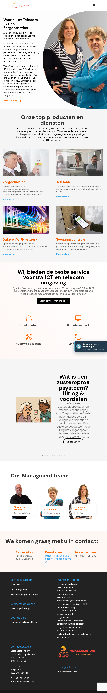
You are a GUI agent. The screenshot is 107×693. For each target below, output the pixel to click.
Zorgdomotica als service (68, 584)
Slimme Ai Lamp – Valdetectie (70, 620)
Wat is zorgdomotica (66, 630)
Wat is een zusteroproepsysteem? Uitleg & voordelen (73, 388)
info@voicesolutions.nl (57, 555)
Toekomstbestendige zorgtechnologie (74, 634)
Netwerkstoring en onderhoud (24, 594)
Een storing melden (19, 589)
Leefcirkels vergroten (66, 610)
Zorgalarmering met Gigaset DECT (72, 604)
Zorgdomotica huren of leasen (24, 622)
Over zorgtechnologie (20, 608)
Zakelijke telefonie (65, 587)
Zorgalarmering (64, 617)
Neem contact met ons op (52, 301)
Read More (73, 442)
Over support (17, 584)
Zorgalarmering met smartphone (71, 600)
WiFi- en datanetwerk (66, 590)
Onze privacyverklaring (67, 671)
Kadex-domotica (64, 637)
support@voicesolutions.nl (58, 560)
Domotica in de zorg (66, 607)
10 (64, 455)
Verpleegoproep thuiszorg (68, 614)
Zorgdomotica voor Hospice (69, 627)
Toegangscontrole (65, 594)
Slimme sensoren (64, 597)
